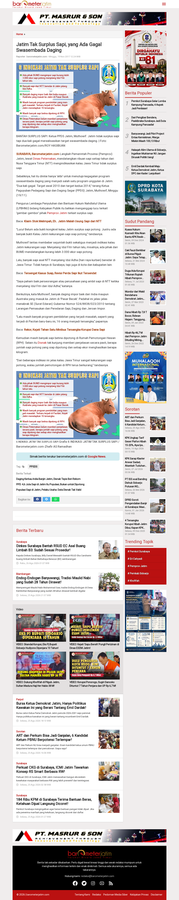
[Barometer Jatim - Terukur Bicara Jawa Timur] (32, 4)
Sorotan (20, 731)
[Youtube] (102, 884)
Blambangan (23, 574)
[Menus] (164, 4)
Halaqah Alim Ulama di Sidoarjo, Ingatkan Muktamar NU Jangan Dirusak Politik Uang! (148, 153)
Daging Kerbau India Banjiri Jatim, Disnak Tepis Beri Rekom (48, 479)
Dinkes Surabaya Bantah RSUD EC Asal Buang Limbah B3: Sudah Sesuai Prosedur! (50, 548)
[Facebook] (37, 499)
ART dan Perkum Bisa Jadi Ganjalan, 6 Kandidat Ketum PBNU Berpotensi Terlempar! (52, 737)
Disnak (42, 342)
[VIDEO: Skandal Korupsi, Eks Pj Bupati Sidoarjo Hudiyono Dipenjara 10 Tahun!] (41, 628)
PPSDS (33, 466)
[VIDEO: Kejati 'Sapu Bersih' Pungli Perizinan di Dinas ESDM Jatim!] (95, 628)
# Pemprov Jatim (137, 566)
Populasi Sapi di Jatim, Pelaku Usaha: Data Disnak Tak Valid (48, 489)
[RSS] (110, 884)
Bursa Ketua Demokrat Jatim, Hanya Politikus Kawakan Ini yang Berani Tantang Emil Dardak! (51, 705)
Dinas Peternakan (44, 158)
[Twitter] (46, 499)
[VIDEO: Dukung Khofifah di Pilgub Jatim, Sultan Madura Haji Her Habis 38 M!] (41, 666)
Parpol (19, 699)
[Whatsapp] (55, 499)
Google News (96, 456)
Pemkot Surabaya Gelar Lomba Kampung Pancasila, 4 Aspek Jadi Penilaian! (148, 105)
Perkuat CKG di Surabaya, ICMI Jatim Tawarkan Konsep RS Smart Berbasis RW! (52, 769)
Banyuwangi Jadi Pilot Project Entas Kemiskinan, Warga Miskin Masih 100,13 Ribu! (147, 137)
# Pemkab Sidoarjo (138, 573)
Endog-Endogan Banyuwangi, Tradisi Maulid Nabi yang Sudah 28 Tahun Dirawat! (53, 580)
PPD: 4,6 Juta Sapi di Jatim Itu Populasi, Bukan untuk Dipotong (50, 484)
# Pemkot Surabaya (139, 551)
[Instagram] (93, 884)
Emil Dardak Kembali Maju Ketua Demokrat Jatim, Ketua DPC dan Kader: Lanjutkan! (147, 170)
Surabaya (21, 541)
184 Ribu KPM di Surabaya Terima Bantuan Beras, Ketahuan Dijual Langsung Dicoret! (54, 801)
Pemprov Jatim (57, 213)
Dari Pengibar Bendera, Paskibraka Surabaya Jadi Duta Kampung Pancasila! (148, 121)
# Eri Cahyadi (135, 558)
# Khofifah (133, 580)
